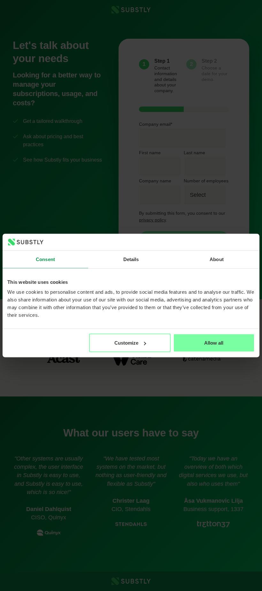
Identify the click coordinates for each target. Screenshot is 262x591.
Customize (126, 343)
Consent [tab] (45, 259)
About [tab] (217, 259)
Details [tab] (131, 259)
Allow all (213, 343)
